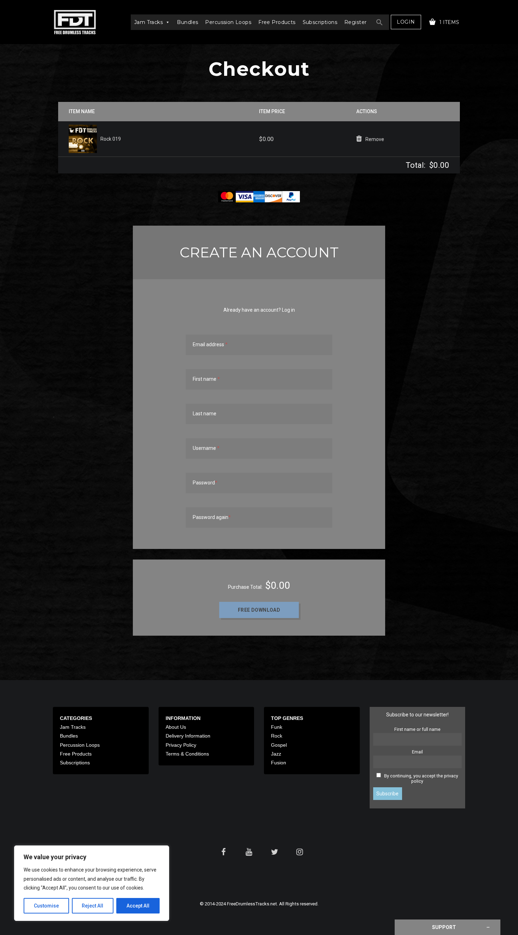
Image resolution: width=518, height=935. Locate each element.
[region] (91, 883)
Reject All (92, 906)
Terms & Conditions (187, 754)
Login (406, 22)
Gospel (279, 745)
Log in (288, 310)
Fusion (278, 762)
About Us (176, 727)
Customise (46, 906)
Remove (374, 139)
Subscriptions (320, 22)
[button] (379, 22)
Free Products (276, 22)
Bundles (187, 22)
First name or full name (417, 729)
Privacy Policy (181, 745)
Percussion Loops (228, 22)
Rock (276, 736)
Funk (276, 727)
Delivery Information (188, 736)
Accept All (138, 906)
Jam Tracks (148, 22)
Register (355, 22)
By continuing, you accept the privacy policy (421, 778)
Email (417, 751)
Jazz (276, 754)
